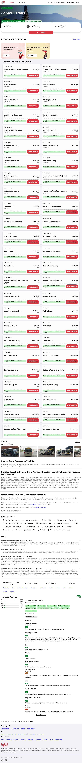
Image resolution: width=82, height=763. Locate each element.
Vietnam (30, 739)
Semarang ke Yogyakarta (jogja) (16, 69)
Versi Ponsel (30, 728)
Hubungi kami (15, 728)
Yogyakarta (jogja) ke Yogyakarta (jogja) (16, 282)
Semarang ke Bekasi (11, 414)
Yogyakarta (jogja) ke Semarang (55, 69)
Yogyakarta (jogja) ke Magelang (55, 191)
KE (34, 25)
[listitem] (4, 45)
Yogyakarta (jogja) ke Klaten (53, 281)
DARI (8, 25)
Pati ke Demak (48, 311)
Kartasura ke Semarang (13, 222)
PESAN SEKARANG (33, 75)
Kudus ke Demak (10, 400)
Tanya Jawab (34, 734)
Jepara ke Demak (49, 296)
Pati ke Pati (47, 326)
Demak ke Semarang (50, 266)
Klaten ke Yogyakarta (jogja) (53, 370)
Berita (41, 734)
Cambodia (38, 739)
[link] (13, 51)
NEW (7, 55)
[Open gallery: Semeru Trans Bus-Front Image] (10, 451)
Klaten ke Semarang (11, 145)
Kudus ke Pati (48, 341)
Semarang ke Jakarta (51, 355)
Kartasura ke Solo (49, 236)
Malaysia (23, 739)
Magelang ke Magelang (12, 311)
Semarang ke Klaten (11, 161)
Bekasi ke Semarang (50, 385)
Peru (51, 739)
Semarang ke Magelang (13, 130)
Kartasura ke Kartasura (51, 251)
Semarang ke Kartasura (52, 222)
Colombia (45, 739)
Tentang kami (5, 728)
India (2, 739)
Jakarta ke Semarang (12, 341)
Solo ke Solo (8, 251)
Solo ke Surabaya (49, 84)
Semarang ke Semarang (52, 206)
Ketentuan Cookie (23, 734)
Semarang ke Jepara (50, 115)
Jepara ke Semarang (50, 145)
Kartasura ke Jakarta (51, 429)
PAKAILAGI (33, 55)
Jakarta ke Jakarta (11, 370)
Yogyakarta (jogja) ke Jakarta (15, 429)
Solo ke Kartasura (10, 236)
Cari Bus (42, 32)
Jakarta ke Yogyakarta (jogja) (54, 414)
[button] (28, 26)
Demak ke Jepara (10, 385)
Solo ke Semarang (11, 100)
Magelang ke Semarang (13, 115)
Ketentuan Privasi (11, 734)
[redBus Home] (3, 2)
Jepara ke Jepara (10, 326)
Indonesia (8, 739)
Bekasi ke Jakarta (49, 400)
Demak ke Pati (9, 206)
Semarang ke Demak (11, 296)
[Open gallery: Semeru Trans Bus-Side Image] (46, 451)
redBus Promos (41, 507)
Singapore (16, 739)
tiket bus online (35, 504)
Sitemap (23, 728)
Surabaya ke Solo (49, 100)
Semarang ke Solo (11, 84)
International (58, 739)
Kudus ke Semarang (11, 191)
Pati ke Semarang (49, 161)
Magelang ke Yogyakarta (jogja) (55, 176)
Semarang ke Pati (49, 130)
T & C (2, 734)
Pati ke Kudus (9, 266)
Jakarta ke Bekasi (10, 355)
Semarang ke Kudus (11, 176)
